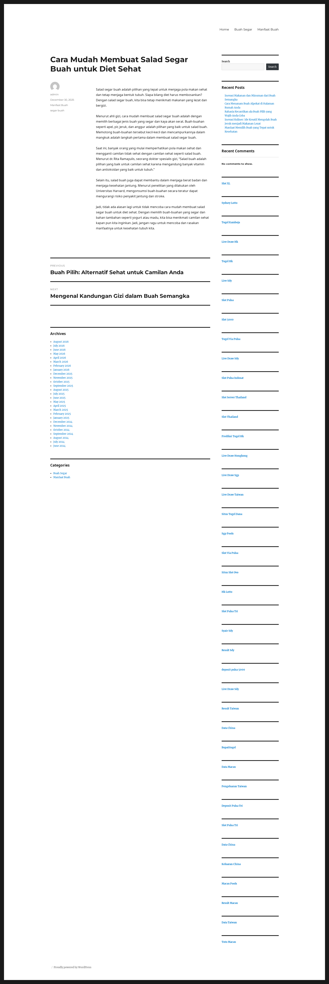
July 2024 (59, 441)
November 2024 (63, 425)
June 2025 (59, 397)
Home (224, 29)
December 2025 (62, 373)
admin (54, 94)
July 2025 (59, 393)
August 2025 (61, 389)
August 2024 (61, 437)
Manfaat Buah (268, 29)
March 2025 (60, 409)
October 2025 (61, 381)
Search (226, 61)
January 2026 (61, 369)
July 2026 (59, 345)
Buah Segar (243, 29)
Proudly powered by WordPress (72, 967)
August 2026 (61, 341)
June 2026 (59, 349)
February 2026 (62, 365)
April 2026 (59, 357)
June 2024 (59, 445)
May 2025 (59, 401)
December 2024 (62, 421)
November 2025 (63, 377)
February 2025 (62, 413)
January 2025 (61, 417)
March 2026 (60, 361)
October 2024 (61, 429)
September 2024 (63, 433)
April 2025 (59, 405)
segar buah (57, 110)
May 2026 (59, 353)
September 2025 (63, 385)
